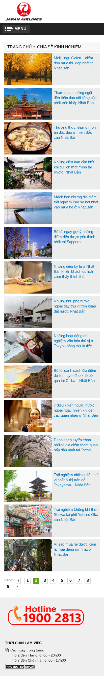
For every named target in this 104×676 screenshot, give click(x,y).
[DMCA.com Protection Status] (20, 668)
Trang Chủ (19, 47)
